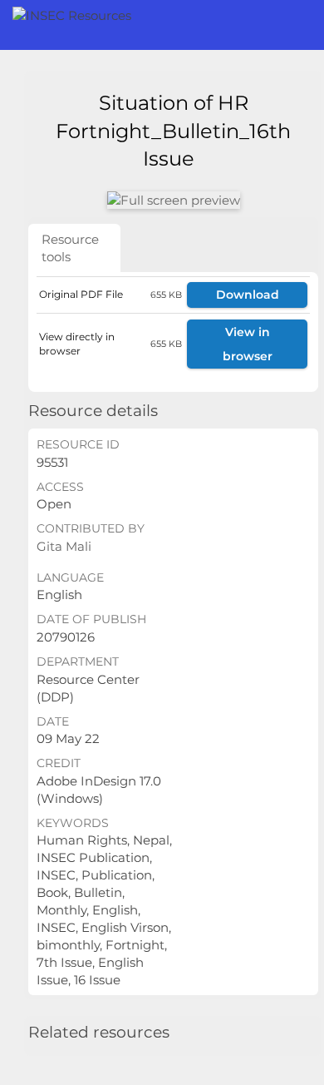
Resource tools (70, 248)
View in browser (247, 344)
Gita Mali (64, 546)
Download (247, 294)
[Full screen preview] (173, 200)
